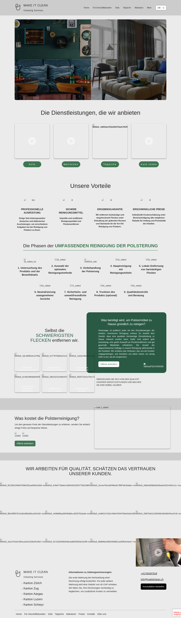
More (149, 8)
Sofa (117, 8)
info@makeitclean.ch (152, 579)
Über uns (101, 614)
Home (86, 8)
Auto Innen (149, 164)
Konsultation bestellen (153, 586)
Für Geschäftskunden (102, 8)
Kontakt (91, 614)
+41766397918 (149, 573)
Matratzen (139, 8)
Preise (82, 614)
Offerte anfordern (108, 364)
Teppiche (127, 8)
